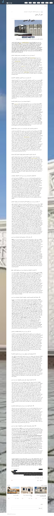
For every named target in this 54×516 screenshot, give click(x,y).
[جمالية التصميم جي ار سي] (27, 490)
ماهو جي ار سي (15, 495)
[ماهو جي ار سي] (13, 490)
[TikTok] (7, 3)
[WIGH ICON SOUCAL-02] (10, 3)
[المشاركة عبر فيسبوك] (42, 477)
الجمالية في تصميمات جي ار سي (27, 496)
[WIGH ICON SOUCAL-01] (8, 3)
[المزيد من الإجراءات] (11, 11)
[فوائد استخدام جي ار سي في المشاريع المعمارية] (41, 490)
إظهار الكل (8, 485)
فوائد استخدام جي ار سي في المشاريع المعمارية (41, 496)
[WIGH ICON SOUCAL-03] (11, 3)
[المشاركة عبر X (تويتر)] (40, 477)
